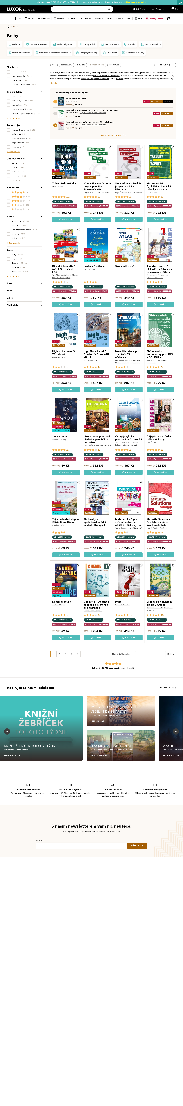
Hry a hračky (72, 18)
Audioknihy (45, 18)
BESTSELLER (156, 101)
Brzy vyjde (114, 65)
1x (99, 367)
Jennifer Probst (58, 525)
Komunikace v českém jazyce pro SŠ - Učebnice (90, 122)
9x (67, 615)
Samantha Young (59, 439)
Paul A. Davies (152, 528)
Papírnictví (99, 18)
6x (162, 197)
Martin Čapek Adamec (93, 611)
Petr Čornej (151, 442)
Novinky (81, 65)
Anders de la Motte (155, 608)
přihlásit (137, 845)
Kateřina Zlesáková (155, 278)
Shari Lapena (71, 101)
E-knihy (31, 18)
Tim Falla (163, 528)
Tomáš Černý (57, 275)
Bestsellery (66, 65)
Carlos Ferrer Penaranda (157, 275)
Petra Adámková (99, 113)
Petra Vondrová (121, 360)
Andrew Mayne (58, 605)
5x (99, 450)
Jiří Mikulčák (152, 193)
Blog (128, 18)
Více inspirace (167, 688)
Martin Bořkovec (122, 363)
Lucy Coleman (89, 269)
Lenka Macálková (135, 528)
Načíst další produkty (112, 135)
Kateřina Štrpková (91, 445)
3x (130, 197)
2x (67, 367)
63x (130, 615)
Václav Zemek (121, 528)
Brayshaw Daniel (59, 357)
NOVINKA (168, 101)
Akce (140, 18)
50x (162, 615)
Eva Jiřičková (135, 363)
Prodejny (119, 18)
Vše (54, 65)
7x (99, 197)
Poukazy (60, 18)
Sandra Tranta (58, 278)
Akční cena (89, 256)
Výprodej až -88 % (92, 260)
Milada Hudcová (153, 360)
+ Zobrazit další (13, 118)
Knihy (19, 18)
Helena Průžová (70, 275)
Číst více (54, 83)
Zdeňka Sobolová (122, 442)
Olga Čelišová (85, 113)
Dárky (109, 18)
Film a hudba (86, 18)
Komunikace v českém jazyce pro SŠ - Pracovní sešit (92, 110)
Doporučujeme (97, 65)
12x (67, 197)
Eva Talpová (134, 360)
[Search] (109, 9)
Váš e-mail (40, 840)
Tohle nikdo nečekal (76, 98)
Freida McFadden (122, 605)
